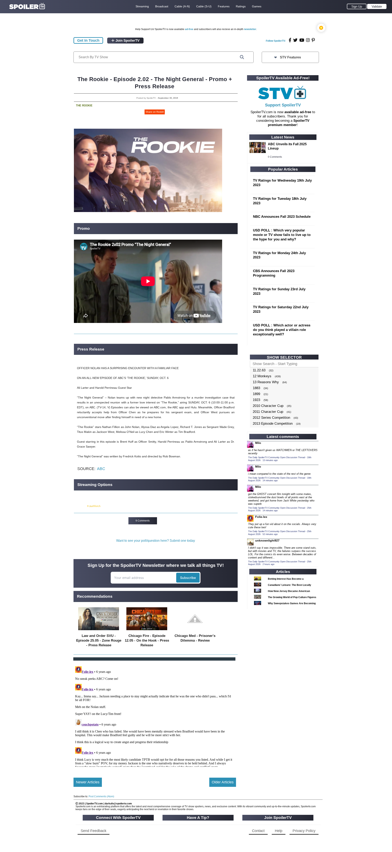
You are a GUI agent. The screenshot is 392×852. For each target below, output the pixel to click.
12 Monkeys (262, 376)
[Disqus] (155, 716)
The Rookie (84, 105)
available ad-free (297, 112)
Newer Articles (87, 782)
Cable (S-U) (204, 6)
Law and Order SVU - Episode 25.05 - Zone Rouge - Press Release (98, 640)
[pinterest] (313, 40)
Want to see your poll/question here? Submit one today (155, 540)
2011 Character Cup (268, 412)
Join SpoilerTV (127, 40)
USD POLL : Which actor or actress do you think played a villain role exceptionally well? (281, 329)
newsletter (250, 29)
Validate (377, 6)
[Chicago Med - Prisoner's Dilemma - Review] (195, 631)
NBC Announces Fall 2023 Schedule (282, 217)
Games (256, 6)
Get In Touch (88, 40)
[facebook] (290, 40)
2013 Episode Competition (273, 423)
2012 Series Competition (271, 418)
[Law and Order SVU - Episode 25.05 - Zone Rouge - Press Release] (98, 631)
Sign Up (356, 6)
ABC (101, 469)
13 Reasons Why (266, 382)
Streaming (142, 6)
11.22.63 (259, 370)
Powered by (80, 506)
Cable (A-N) (182, 6)
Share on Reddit (155, 112)
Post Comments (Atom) (101, 796)
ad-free (189, 29)
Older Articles (223, 782)
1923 (256, 400)
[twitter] (295, 40)
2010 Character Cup (268, 406)
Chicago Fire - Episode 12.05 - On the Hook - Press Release (147, 640)
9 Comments (143, 520)
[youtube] (302, 40)
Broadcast (161, 6)
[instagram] (307, 40)
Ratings (241, 6)
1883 (256, 388)
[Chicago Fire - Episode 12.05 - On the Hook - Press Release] (146, 631)
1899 (256, 394)
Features (223, 6)
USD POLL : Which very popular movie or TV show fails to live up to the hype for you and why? (282, 234)
